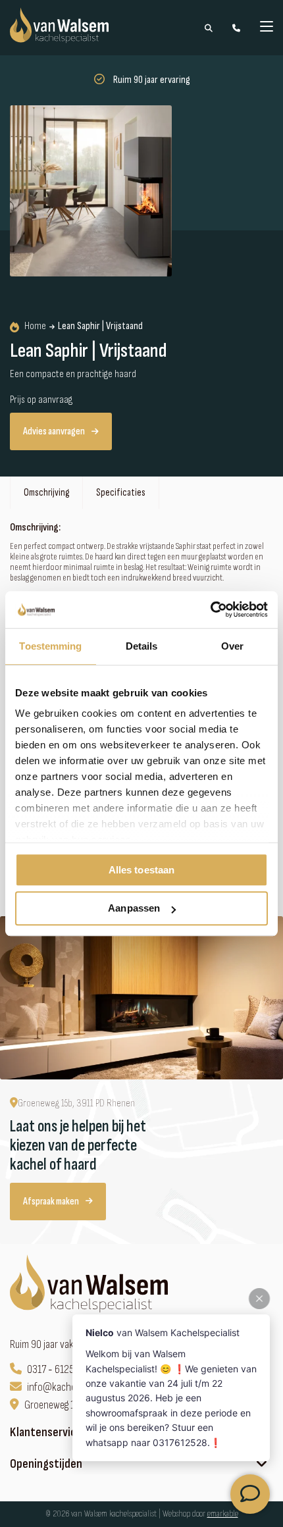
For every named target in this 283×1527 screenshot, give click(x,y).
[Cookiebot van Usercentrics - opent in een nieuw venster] (210, 609)
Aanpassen (134, 908)
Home (35, 326)
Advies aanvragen (54, 431)
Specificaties (120, 492)
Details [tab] (142, 646)
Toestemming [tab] (50, 646)
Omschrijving (46, 492)
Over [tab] (232, 646)
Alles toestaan (141, 869)
